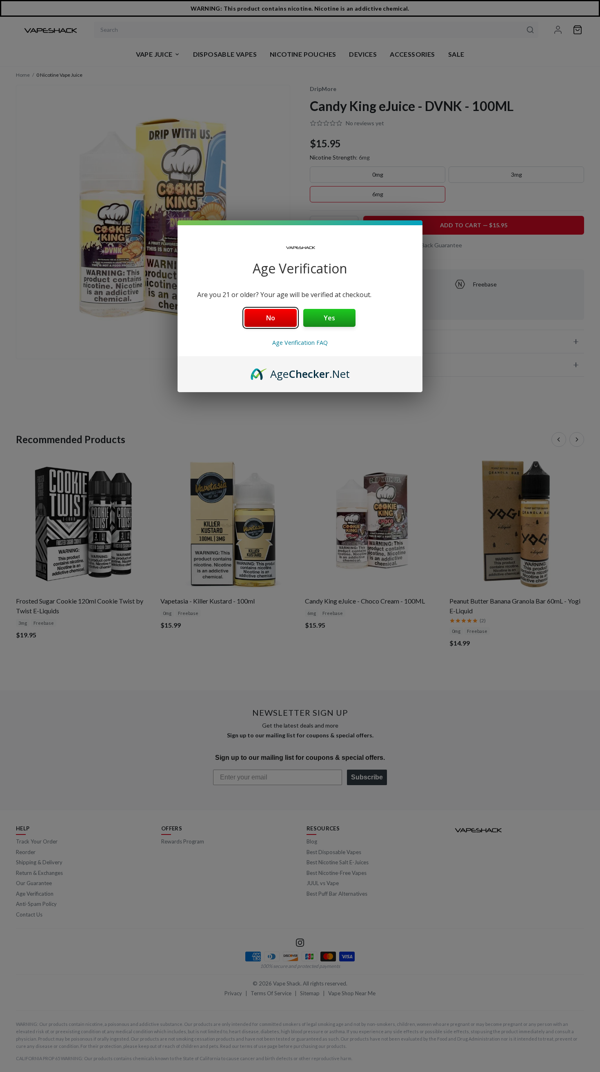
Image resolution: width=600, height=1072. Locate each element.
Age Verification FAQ (300, 342)
